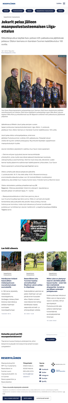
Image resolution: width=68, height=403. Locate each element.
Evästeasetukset (43, 398)
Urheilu (14, 53)
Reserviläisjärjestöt (6, 53)
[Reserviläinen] (9, 3)
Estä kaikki (28, 398)
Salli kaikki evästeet (11, 398)
